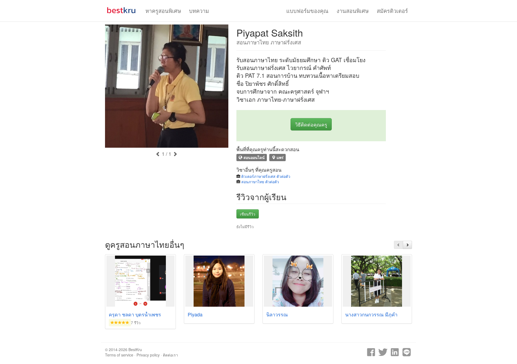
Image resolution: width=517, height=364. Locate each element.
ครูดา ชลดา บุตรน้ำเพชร (135, 314)
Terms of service (119, 355)
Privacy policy (148, 355)
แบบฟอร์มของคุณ (307, 11)
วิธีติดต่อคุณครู (311, 124)
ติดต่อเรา (170, 355)
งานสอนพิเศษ (353, 11)
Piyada (195, 314)
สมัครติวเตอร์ (392, 11)
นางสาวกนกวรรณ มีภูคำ (371, 314)
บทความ (199, 11)
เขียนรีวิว (247, 214)
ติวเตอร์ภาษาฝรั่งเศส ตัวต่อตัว (265, 176)
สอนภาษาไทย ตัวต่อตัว (260, 181)
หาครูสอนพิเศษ (163, 11)
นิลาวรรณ (277, 314)
